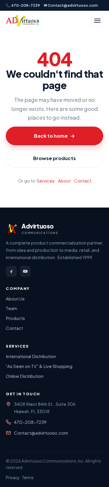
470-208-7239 (30, 422)
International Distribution (31, 356)
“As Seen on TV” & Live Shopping (39, 366)
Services (45, 180)
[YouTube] (25, 271)
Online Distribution (25, 376)
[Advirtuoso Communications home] (22, 20)
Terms (28, 477)
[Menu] (97, 20)
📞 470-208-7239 (23, 5)
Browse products (54, 158)
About (64, 180)
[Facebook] (11, 271)
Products (15, 318)
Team (11, 308)
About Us (15, 298)
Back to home (54, 136)
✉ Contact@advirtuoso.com (71, 5)
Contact (82, 180)
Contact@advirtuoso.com (41, 432)
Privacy (12, 477)
